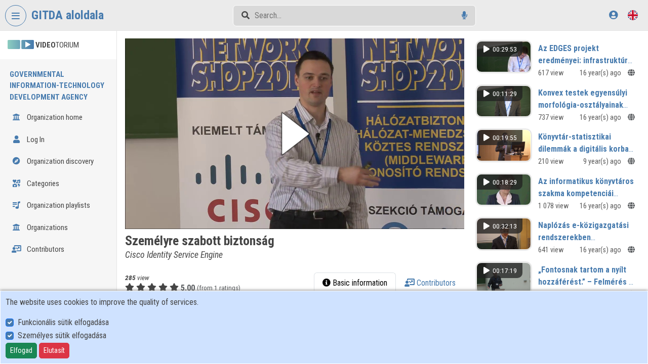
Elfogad (21, 350)
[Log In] (613, 15)
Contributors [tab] (435, 283)
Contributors (44, 249)
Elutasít (54, 350)
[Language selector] (633, 15)
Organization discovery (59, 161)
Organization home (54, 117)
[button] (294, 133)
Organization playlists (57, 205)
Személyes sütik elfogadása (62, 335)
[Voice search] (464, 15)
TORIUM (57, 45)
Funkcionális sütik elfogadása (63, 322)
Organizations (46, 227)
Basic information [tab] (359, 283)
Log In (35, 139)
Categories (42, 183)
